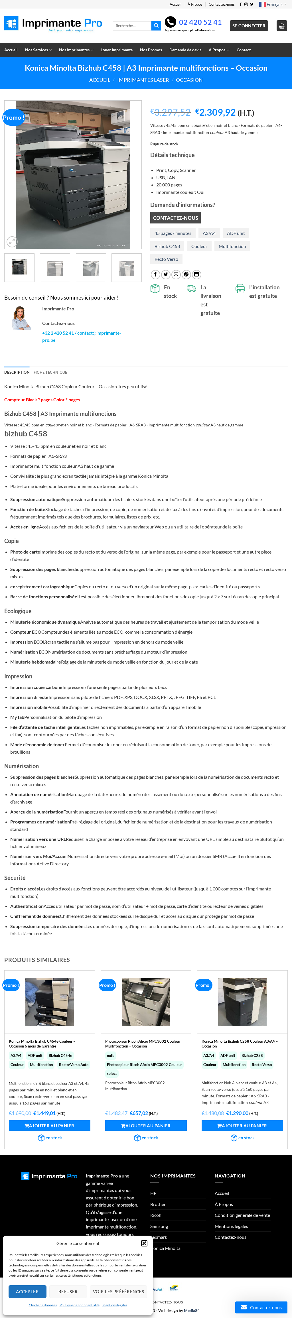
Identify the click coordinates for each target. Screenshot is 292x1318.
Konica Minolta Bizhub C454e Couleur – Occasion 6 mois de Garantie (42, 1043)
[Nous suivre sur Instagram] (246, 5)
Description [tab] (17, 372)
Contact (244, 49)
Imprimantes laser (143, 80)
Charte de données (43, 1305)
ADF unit (236, 233)
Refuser (68, 1291)
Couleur (199, 246)
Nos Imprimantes (74, 49)
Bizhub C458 (167, 246)
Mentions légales (114, 1305)
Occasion (189, 80)
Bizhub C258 (252, 1055)
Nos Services (36, 49)
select (112, 1073)
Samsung (159, 1226)
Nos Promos (151, 49)
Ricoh (155, 1215)
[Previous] (14, 175)
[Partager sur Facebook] (155, 274)
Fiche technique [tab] (50, 372)
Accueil (175, 4)
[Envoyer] (156, 26)
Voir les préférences (118, 1291)
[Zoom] (12, 241)
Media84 (192, 1310)
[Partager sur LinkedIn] (196, 274)
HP (153, 1193)
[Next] (131, 175)
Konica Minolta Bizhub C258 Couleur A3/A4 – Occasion (240, 1043)
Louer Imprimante (117, 49)
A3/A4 (209, 233)
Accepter (27, 1291)
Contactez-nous (222, 4)
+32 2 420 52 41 (58, 332)
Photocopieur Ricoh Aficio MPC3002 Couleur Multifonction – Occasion (142, 1043)
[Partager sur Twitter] (166, 274)
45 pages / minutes (173, 233)
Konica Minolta (165, 1248)
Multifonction (232, 246)
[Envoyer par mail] (176, 274)
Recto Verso (166, 259)
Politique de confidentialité (80, 1305)
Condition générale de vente (242, 1215)
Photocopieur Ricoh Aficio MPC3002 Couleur (144, 1064)
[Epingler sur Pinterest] (186, 274)
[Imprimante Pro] (54, 25)
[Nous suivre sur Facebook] (240, 5)
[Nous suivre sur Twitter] (252, 5)
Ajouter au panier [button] (51, 1125)
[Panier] (282, 25)
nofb (110, 1055)
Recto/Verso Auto (73, 1064)
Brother (158, 1204)
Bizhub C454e (60, 1055)
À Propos (195, 4)
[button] (144, 1243)
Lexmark (158, 1237)
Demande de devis (185, 49)
